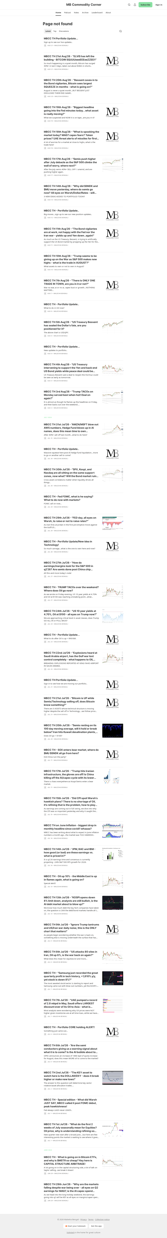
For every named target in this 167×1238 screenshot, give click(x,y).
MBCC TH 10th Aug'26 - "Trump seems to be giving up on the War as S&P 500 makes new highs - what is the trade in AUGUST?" (70, 259)
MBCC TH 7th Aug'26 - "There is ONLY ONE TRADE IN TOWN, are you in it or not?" (69, 282)
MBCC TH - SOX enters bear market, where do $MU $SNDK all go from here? (71, 751)
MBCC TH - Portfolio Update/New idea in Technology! (68, 543)
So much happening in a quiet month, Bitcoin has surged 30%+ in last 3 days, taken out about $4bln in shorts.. (69, 64)
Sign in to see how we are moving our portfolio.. (65, 683)
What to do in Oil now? (54, 308)
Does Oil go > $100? (53, 735)
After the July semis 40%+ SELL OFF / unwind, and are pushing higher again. (68, 170)
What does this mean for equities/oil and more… (65, 958)
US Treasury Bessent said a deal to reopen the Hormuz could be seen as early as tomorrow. (71, 376)
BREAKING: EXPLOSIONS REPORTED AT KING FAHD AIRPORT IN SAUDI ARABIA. (71, 664)
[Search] (129, 4)
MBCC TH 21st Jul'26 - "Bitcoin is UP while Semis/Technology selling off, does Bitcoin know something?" (69, 701)
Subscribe (145, 4)
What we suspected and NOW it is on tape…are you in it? (69, 117)
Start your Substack (77, 1226)
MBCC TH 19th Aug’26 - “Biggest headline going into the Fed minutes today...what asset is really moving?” (71, 110)
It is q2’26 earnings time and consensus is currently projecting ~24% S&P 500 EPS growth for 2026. (67, 860)
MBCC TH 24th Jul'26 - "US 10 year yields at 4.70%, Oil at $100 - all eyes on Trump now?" (70, 613)
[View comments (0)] (63, 48)
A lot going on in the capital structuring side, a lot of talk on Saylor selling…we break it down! (70, 1168)
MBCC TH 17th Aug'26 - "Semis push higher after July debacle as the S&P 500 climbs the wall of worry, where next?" (70, 162)
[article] (83, 43)
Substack (70, 1232)
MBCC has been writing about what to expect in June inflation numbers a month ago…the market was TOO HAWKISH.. (71, 833)
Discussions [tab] (64, 31)
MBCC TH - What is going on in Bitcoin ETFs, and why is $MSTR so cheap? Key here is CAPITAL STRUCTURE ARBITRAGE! (70, 1160)
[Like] (45, 273)
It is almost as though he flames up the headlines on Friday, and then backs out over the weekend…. (70, 403)
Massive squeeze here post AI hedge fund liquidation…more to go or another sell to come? (71, 453)
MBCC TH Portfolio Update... (61, 38)
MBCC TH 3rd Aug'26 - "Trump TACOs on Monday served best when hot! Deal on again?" (68, 395)
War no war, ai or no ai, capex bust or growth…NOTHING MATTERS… (69, 288)
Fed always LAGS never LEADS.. (58, 1110)
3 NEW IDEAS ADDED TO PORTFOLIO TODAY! (64, 196)
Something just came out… (56, 1031)
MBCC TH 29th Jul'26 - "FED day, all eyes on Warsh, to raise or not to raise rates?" (70, 519)
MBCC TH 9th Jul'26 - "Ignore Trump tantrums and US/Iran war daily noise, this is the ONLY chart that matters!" (71, 928)
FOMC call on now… (53, 503)
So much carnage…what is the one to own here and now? (69, 548)
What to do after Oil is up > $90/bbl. (60, 638)
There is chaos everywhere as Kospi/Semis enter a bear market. (68, 782)
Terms (91, 1219)
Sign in (159, 4)
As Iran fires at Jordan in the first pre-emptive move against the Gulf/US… (70, 526)
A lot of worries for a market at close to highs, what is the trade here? (69, 143)
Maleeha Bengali (61, 45)
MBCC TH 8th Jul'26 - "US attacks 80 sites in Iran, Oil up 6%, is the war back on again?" (70, 953)
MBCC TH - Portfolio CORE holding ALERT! (69, 1027)
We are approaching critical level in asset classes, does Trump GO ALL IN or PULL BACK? (71, 619)
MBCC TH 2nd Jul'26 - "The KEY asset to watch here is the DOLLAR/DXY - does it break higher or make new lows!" (71, 1076)
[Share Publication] (135, 4)
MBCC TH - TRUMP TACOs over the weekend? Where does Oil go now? (71, 589)
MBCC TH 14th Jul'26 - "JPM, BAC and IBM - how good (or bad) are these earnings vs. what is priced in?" (70, 852)
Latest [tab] (48, 31)
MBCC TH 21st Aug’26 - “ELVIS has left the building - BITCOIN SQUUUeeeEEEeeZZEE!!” (70, 58)
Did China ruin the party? (55, 757)
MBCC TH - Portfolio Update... (62, 346)
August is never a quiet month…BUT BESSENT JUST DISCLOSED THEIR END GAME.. (66, 91)
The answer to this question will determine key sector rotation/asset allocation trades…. (68, 1084)
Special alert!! (50, 883)
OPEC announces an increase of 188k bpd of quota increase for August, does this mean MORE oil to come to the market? (71, 1057)
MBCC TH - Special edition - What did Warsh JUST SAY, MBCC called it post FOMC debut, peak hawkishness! (70, 1103)
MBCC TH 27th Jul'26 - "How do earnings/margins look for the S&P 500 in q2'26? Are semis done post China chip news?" (68, 566)
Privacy (83, 1219)
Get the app (96, 1226)
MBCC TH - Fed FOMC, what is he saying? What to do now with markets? (68, 498)
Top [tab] (54, 31)
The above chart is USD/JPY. (56, 332)
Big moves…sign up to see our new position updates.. (68, 214)
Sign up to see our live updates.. (58, 42)
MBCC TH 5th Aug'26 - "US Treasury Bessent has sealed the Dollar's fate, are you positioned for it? (71, 325)
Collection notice (102, 1219)
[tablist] (57, 31)
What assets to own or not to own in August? (64, 266)
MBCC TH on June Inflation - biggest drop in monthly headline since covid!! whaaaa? (70, 827)
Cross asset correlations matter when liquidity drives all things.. (69, 481)
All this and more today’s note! (57, 573)
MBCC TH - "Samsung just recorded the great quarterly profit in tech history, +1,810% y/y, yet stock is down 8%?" (71, 976)
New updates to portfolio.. (55, 350)
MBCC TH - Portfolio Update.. (61, 210)
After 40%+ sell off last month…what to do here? (65, 434)
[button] (58, 12)
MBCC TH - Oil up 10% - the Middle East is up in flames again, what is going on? (70, 878)
